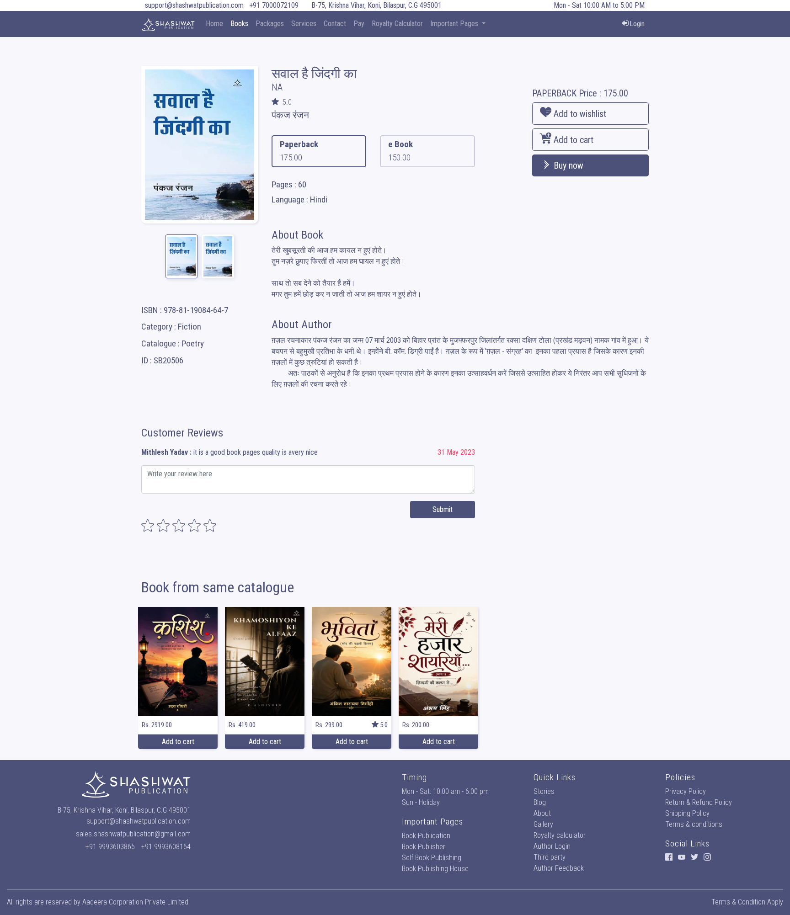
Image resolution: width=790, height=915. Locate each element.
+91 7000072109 (274, 5)
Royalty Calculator (397, 23)
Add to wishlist (578, 113)
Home (214, 23)
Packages (270, 23)
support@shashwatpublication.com (194, 5)
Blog (540, 802)
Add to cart (572, 139)
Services (303, 23)
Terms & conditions (693, 824)
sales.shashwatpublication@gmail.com (133, 834)
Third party (550, 857)
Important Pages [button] (455, 23)
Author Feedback (559, 868)
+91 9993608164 (166, 846)
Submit (442, 509)
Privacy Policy (685, 791)
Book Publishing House (435, 868)
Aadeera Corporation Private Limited (135, 902)
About (542, 813)
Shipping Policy (687, 813)
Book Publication (426, 835)
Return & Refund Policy (698, 802)
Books (239, 23)
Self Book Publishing (431, 857)
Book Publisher (423, 846)
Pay (358, 23)
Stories (544, 791)
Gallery (543, 824)
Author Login (552, 846)
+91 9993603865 (110, 846)
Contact (335, 23)
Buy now (567, 165)
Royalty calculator (560, 835)
